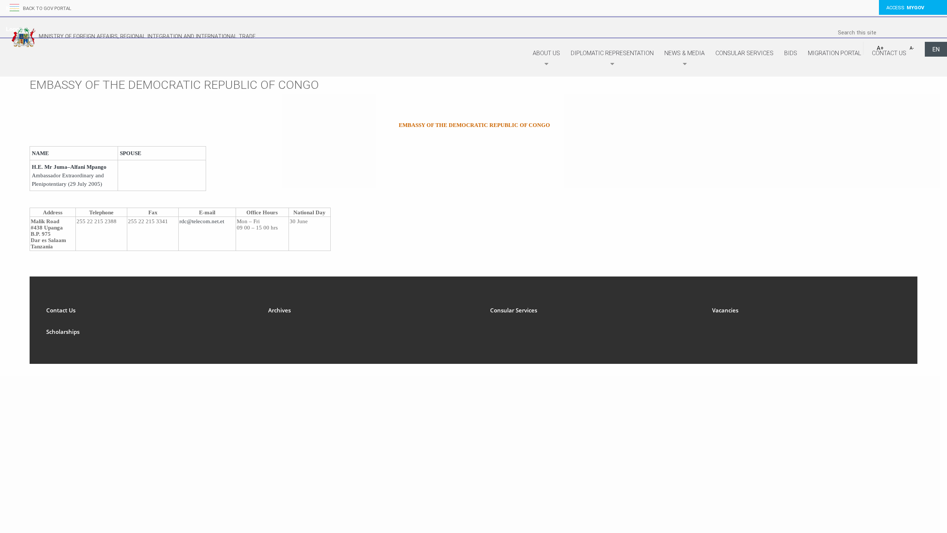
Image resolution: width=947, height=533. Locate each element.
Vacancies (725, 310)
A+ (880, 48)
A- (912, 48)
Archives (279, 310)
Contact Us (889, 53)
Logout (15, 29)
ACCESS (905, 7)
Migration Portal (834, 53)
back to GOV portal (47, 8)
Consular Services (744, 53)
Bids (790, 53)
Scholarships (63, 331)
